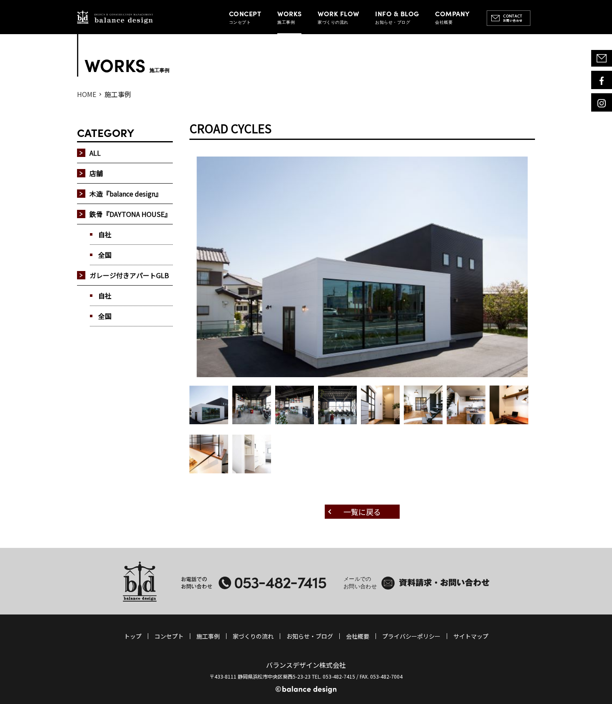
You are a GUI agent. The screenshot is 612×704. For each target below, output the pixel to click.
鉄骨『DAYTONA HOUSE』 (130, 214)
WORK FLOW (338, 17)
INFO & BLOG (397, 17)
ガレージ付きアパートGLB (129, 275)
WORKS (289, 17)
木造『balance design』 (126, 194)
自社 (105, 234)
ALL (95, 153)
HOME (86, 94)
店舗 (96, 173)
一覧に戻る (362, 511)
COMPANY (452, 17)
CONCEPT (245, 17)
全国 (105, 255)
